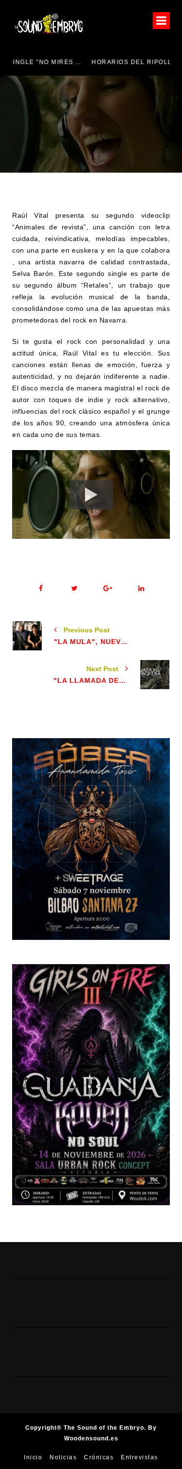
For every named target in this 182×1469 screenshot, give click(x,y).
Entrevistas (139, 1457)
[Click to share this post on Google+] (107, 588)
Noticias (63, 1457)
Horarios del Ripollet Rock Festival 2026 (103, 62)
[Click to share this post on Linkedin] (141, 588)
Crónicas (99, 1457)
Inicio (33, 1457)
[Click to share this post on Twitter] (74, 588)
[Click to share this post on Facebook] (41, 588)
